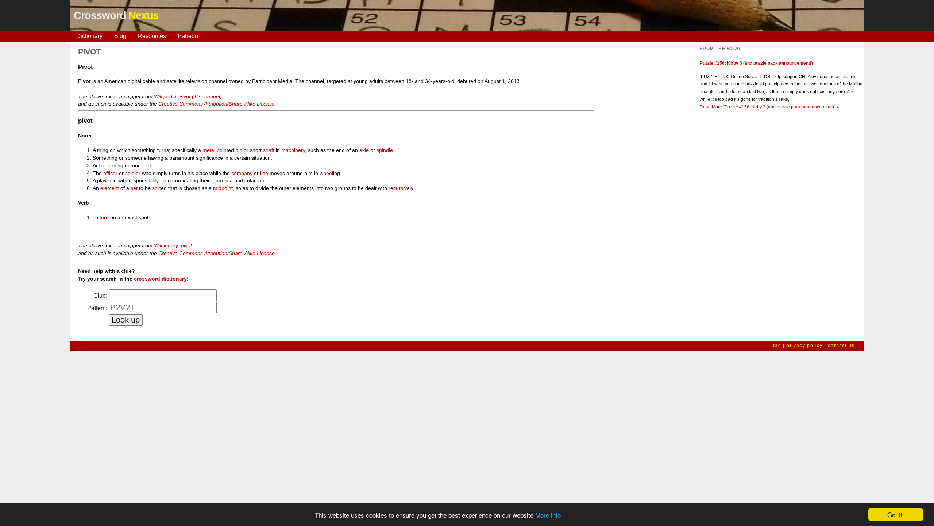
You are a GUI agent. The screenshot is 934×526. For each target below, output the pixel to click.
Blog (120, 36)
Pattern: (97, 308)
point (222, 150)
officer (110, 173)
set (134, 188)
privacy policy (805, 345)
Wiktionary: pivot (173, 245)
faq (777, 345)
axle (364, 150)
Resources (152, 36)
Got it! (895, 514)
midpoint (223, 188)
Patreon (188, 36)
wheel (326, 173)
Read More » (769, 107)
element (109, 188)
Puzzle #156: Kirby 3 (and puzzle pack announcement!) (756, 63)
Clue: (100, 296)
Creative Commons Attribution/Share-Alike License (216, 104)
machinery (293, 150)
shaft (268, 150)
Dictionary (89, 36)
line (264, 173)
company (241, 173)
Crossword (116, 15)
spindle (385, 150)
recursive (399, 188)
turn (104, 217)
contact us (841, 345)
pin (238, 150)
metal (208, 150)
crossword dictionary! (161, 279)
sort (156, 188)
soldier (132, 173)
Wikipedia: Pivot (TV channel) (188, 96)
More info (548, 514)
